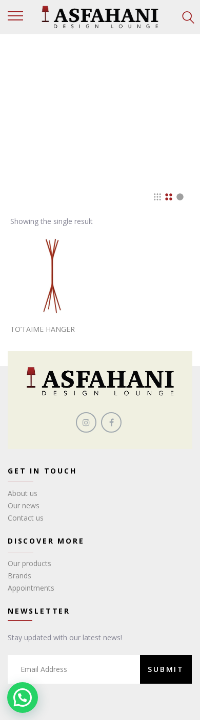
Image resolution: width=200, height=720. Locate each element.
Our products (29, 563)
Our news (23, 505)
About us (22, 493)
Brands (19, 575)
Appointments (31, 588)
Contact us (26, 518)
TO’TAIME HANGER (42, 329)
